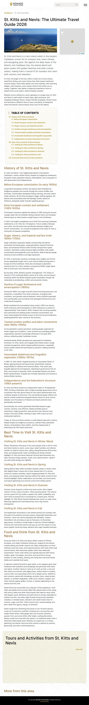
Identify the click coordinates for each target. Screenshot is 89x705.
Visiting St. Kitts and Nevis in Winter (28, 145)
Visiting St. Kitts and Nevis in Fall (28, 155)
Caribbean (8, 13)
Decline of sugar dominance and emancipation (33, 129)
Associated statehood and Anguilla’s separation (33, 136)
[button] (72, 41)
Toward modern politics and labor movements (33, 132)
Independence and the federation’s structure (32, 139)
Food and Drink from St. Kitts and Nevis (27, 158)
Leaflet (82, 53)
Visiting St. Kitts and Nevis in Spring (29, 148)
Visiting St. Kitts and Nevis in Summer (29, 151)
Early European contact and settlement (30, 123)
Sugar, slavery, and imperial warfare (29, 126)
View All (79, 649)
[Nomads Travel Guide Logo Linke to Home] (16, 4)
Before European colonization (25, 119)
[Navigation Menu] (85, 5)
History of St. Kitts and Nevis (23, 117)
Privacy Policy (44, 701)
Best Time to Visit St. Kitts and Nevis (26, 142)
